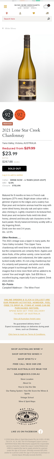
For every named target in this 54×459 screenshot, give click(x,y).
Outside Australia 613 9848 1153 (27, 369)
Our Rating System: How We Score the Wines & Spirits (27, 392)
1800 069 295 (33, 364)
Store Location (27, 379)
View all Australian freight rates (27, 319)
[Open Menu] (6, 6)
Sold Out (14, 168)
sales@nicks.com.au (27, 374)
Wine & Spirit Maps (27, 401)
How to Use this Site (27, 387)
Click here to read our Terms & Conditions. (27, 334)
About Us (27, 383)
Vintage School (27, 397)
